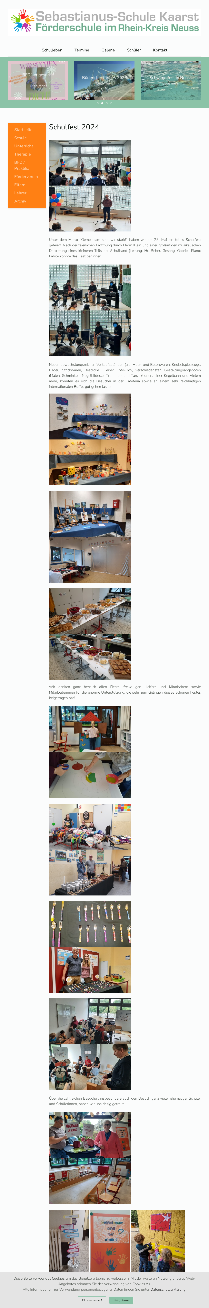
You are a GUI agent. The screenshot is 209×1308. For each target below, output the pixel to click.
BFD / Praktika (21, 165)
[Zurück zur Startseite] (104, 22)
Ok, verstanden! (92, 1300)
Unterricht (23, 146)
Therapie (22, 154)
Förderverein (26, 176)
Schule (20, 138)
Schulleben (52, 50)
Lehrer (20, 193)
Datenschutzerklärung (168, 1289)
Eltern (20, 185)
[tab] (98, 103)
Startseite (23, 129)
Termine (81, 50)
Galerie (108, 50)
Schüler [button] (134, 50)
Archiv (20, 201)
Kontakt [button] (160, 50)
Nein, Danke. (121, 1300)
